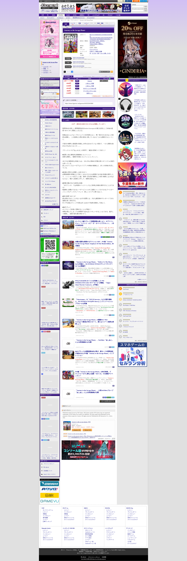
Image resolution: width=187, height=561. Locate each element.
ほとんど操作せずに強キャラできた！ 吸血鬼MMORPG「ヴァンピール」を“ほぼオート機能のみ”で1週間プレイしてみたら (50, 348)
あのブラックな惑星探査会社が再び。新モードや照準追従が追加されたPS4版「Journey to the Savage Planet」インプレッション (94, 353)
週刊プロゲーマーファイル (51, 129)
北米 (98, 53)
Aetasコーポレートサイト (50, 474)
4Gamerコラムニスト (50, 175)
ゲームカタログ (91, 17)
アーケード (129, 528)
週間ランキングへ (143, 279)
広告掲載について (48, 470)
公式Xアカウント (48, 1)
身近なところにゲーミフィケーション (51, 191)
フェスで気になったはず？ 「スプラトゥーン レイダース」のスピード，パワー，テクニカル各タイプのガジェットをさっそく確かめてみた (50, 369)
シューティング (131, 538)
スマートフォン (88, 528)
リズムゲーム (131, 539)
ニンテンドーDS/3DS (69, 528)
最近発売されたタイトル (79, 17)
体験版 (45, 514)
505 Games (92, 42)
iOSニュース (88, 530)
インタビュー (60, 17)
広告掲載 (104, 556)
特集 (44, 68)
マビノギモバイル (127, 337)
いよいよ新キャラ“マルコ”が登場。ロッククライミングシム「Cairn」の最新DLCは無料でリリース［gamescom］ (134, 248)
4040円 (68, 83)
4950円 (68, 88)
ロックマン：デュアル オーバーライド (133, 321)
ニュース (45, 66)
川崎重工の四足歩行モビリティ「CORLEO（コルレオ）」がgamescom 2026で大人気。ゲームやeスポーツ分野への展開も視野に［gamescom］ (134, 203)
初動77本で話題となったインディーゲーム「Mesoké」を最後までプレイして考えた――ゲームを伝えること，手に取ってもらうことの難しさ (50, 390)
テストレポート (110, 532)
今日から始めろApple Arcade (52, 164)
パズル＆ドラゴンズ (128, 326)
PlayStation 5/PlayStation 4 (49, 231)
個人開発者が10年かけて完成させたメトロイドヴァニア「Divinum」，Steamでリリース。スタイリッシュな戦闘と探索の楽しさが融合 (134, 239)
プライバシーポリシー (49, 463)
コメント (68, 71)
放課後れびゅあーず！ (50, 197)
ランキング (143, 1)
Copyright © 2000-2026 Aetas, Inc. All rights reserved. (93, 559)
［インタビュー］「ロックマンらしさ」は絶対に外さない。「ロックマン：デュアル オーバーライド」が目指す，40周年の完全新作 (50, 435)
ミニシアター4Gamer (50, 181)
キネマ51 (47, 194)
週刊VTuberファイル (50, 135)
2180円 (68, 93)
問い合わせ (67, 1)
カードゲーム (131, 536)
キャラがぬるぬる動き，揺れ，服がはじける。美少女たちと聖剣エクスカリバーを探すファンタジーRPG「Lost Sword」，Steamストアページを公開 (134, 195)
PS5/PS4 (61, 15)
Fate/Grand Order (127, 316)
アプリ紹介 (88, 538)
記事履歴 (136, 1)
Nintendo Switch (47, 233)
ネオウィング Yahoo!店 (89, 88)
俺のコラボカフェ (49, 167)
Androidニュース (90, 532)
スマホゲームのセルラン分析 (51, 143)
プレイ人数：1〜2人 (105, 53)
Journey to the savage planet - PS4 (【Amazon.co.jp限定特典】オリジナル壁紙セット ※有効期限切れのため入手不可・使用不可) (90, 436)
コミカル (94, 53)
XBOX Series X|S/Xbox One (49, 228)
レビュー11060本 (45, 11)
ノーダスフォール (127, 294)
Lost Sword (125, 289)
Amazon (89, 81)
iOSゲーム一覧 (89, 541)
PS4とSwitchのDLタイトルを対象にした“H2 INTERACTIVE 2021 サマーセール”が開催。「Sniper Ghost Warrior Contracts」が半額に (93, 283)
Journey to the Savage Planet (50, 92)
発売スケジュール (69, 517)
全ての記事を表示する (107, 401)
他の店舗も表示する (108, 96)
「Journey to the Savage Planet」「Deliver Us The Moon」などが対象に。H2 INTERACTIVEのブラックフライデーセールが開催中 (94, 264)
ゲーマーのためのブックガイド (51, 161)
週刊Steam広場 (48, 151)
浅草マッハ (89, 93)
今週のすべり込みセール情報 (51, 147)
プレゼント (46, 213)
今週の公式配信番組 (50, 132)
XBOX (53, 15)
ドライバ (46, 220)
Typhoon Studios (94, 44)
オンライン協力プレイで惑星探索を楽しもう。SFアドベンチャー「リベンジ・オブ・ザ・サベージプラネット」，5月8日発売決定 (94, 223)
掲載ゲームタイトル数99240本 (49, 10)
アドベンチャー (94, 49)
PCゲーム (45, 225)
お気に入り (128, 1)
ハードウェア (96, 15)
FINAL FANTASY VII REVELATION (132, 300)
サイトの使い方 (59, 1)
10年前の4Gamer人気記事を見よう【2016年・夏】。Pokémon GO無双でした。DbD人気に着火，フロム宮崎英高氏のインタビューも (50, 324)
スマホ (74, 15)
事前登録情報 (89, 534)
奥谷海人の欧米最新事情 (51, 119)
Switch (68, 15)
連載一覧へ (56, 204)
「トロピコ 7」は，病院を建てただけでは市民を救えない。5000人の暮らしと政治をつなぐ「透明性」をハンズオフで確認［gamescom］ (134, 221)
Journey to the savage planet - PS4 (81, 422)
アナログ (110, 15)
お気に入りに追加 (105, 71)
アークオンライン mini (89, 91)
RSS (41, 1)
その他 (129, 541)
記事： (54, 93)
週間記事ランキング (48, 209)
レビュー (42, 17)
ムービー (68, 17)
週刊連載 (45, 517)
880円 (69, 91)
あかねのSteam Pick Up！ (51, 201)
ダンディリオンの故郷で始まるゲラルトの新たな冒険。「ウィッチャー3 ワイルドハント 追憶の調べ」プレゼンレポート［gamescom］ (134, 265)
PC (48, 15)
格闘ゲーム (130, 534)
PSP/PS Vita (129, 508)
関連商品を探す (97, 96)
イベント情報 (131, 532)
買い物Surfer (48, 184)
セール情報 (88, 536)
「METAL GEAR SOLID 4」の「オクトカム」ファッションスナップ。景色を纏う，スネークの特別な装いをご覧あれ (50, 282)
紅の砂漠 (125, 332)
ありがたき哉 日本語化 (50, 187)
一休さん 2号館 (89, 83)
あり (77, 83)
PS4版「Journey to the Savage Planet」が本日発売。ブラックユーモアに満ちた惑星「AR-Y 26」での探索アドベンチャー (94, 374)
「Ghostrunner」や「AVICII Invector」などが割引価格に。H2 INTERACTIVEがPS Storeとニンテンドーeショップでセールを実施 (94, 301)
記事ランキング (47, 521)
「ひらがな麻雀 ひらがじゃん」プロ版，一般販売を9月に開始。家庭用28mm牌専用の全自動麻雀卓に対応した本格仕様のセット (134, 230)
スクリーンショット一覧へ (108, 108)
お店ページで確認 (68, 81)
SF (90, 53)
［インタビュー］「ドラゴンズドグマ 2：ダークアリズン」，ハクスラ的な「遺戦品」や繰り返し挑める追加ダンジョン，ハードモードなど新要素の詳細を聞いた (50, 456)
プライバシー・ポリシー (94, 556)
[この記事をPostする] (65, 72)
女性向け (82, 15)
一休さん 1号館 (89, 86)
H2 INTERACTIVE (94, 41)
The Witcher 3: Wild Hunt (129, 305)
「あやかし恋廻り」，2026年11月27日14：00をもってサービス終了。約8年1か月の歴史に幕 (134, 274)
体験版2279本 (54, 11)
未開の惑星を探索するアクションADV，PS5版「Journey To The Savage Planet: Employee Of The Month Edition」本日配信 (94, 244)
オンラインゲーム (48, 510)
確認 (77, 80)
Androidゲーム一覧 (90, 543)
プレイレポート (50, 17)
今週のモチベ (48, 126)
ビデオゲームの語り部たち (51, 178)
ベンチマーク (110, 539)
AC (104, 15)
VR (88, 15)
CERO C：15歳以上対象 (96, 51)
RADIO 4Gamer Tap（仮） (51, 154)
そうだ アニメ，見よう (50, 157)
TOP (42, 15)
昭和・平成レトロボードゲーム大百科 (51, 171)
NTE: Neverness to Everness (129, 310)
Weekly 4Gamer (48, 123)
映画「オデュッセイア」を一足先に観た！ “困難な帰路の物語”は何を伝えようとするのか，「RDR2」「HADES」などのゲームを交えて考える (50, 303)
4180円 (68, 86)
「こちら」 (102, 551)
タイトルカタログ (69, 519)
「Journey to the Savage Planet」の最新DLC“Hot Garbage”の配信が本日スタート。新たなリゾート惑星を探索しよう (94, 322)
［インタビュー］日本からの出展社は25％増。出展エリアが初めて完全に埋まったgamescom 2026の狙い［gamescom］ (50, 414)
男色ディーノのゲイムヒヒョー (51, 139)
